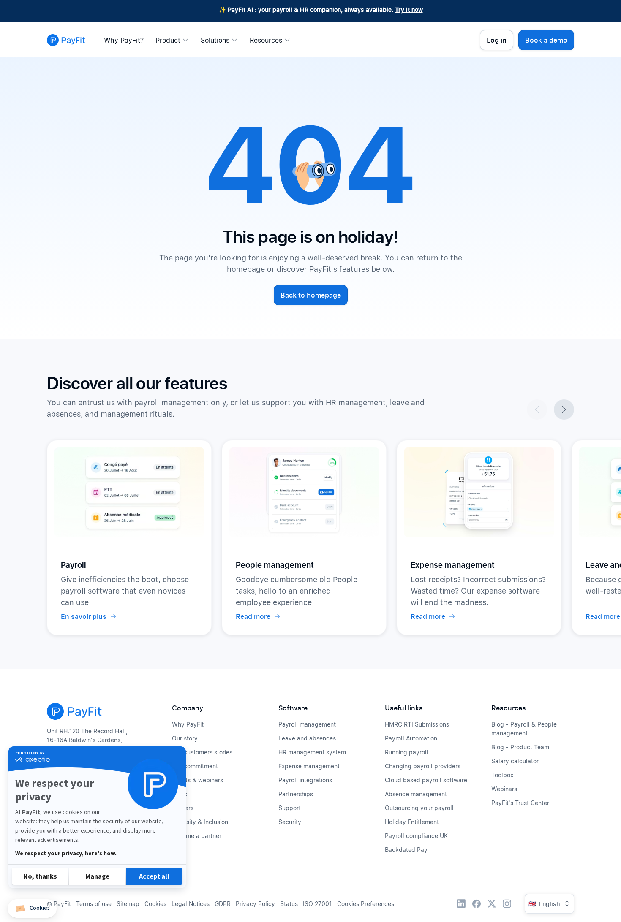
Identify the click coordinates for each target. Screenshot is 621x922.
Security (289, 822)
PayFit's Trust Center (520, 803)
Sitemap (128, 904)
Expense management (309, 766)
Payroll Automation (411, 738)
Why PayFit (188, 724)
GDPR (223, 904)
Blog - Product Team (520, 747)
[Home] (66, 40)
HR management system (312, 752)
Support (289, 808)
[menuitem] (126, 40)
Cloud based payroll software (426, 780)
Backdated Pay (406, 850)
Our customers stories (202, 752)
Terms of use (94, 904)
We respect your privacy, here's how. (66, 853)
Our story (185, 738)
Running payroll (406, 752)
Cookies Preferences (365, 904)
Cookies (155, 904)
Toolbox (502, 775)
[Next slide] (564, 409)
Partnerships (295, 794)
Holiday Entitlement (412, 822)
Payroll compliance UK (416, 836)
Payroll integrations (305, 780)
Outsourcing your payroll (419, 808)
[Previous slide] (537, 409)
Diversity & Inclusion (200, 822)
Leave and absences (307, 738)
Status (289, 904)
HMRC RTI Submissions (417, 724)
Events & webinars (197, 780)
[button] (32, 908)
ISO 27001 (317, 904)
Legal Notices (191, 904)
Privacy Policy (255, 904)
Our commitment (195, 766)
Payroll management (307, 724)
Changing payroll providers (422, 766)
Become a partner (196, 836)
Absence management (416, 794)
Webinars (504, 789)
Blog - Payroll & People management (524, 728)
